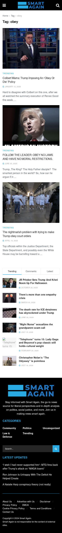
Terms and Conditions (40, 508)
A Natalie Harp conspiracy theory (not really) (27, 484)
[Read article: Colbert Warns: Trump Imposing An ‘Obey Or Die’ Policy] (31, 48)
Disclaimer (45, 501)
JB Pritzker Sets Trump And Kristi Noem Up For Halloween (38, 281)
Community (9, 428)
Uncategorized (51, 428)
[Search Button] (57, 5)
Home (5, 15)
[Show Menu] (4, 5)
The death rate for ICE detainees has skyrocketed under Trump (38, 311)
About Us (7, 501)
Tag (12, 15)
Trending (8, 73)
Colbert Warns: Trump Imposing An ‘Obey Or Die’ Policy (28, 80)
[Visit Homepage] (31, 5)
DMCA (25, 504)
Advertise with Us (26, 501)
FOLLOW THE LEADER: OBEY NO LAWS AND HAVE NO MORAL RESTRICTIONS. (28, 157)
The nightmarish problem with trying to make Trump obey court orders (28, 234)
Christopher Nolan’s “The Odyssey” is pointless (34, 359)
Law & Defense (7, 434)
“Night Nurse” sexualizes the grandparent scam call (36, 326)
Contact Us (8, 511)
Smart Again (25, 518)
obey (19, 15)
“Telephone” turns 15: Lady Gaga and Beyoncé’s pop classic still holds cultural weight (38, 342)
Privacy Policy (10, 504)
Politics (27, 428)
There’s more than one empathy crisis (37, 296)
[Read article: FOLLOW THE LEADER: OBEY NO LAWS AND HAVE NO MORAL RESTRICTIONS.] (31, 125)
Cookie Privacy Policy (14, 508)
